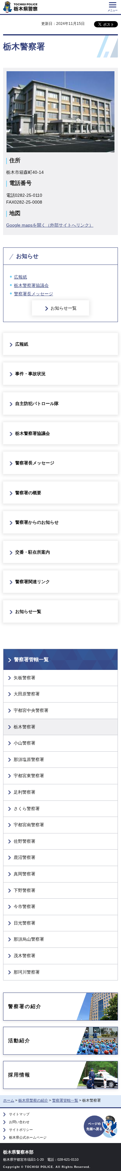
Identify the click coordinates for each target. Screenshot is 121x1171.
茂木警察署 (24, 955)
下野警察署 (24, 890)
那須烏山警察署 (29, 939)
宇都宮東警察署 (29, 775)
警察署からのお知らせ (37, 522)
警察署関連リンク (32, 581)
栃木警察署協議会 (31, 285)
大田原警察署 (27, 693)
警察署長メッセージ (33, 293)
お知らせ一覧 (64, 308)
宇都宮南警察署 (29, 824)
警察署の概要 (28, 492)
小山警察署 (24, 742)
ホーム (8, 1100)
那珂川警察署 (27, 972)
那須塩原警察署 (29, 759)
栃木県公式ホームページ (28, 1137)
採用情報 (19, 1074)
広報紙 (20, 276)
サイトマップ (19, 1114)
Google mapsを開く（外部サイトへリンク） (49, 225)
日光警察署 (24, 922)
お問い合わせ (19, 1122)
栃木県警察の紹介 (33, 1100)
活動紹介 (19, 1040)
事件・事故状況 (30, 373)
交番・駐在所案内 (32, 552)
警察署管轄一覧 (31, 659)
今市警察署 (24, 906)
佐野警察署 (24, 841)
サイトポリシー (21, 1130)
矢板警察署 (24, 677)
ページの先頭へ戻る (101, 1126)
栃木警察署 (24, 726)
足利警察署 (24, 792)
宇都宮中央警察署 (31, 710)
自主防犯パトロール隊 (37, 403)
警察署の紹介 (25, 1006)
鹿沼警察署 (24, 857)
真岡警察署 (24, 873)
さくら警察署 (27, 808)
